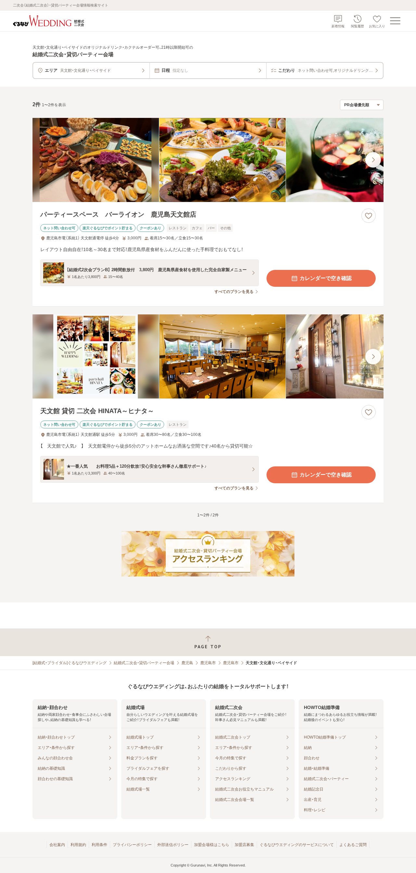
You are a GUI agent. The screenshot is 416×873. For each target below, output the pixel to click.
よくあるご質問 (353, 844)
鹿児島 (187, 663)
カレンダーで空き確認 (326, 278)
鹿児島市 (208, 663)
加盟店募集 (244, 844)
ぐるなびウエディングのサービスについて (297, 844)
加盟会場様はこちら (211, 844)
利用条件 (99, 844)
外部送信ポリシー (172, 844)
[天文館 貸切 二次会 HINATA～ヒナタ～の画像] (208, 356)
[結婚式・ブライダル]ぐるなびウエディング (69, 663)
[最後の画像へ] (373, 160)
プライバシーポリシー (132, 844)
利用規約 (78, 844)
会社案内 (57, 844)
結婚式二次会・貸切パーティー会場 (144, 663)
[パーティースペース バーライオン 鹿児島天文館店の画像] (208, 160)
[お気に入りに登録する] (368, 216)
